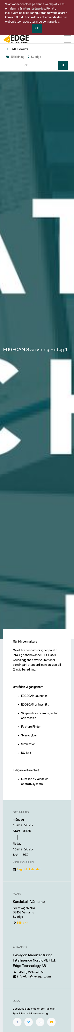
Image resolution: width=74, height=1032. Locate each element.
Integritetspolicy (34, 8)
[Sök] (63, 65)
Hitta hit (23, 923)
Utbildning (17, 57)
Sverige (36, 57)
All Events (20, 49)
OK (37, 28)
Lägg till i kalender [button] (28, 869)
